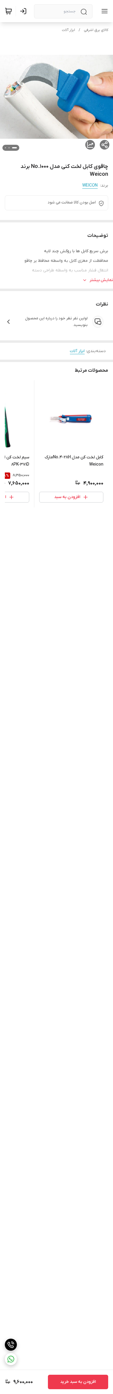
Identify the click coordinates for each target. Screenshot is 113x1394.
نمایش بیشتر (101, 280)
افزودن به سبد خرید (78, 1382)
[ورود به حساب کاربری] (24, 11)
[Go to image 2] (9, 147)
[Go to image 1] (14, 147)
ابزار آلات (68, 30)
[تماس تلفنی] (11, 1345)
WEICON (90, 185)
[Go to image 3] (5, 147)
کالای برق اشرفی (96, 30)
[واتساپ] (11, 1359)
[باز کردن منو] (103, 11)
